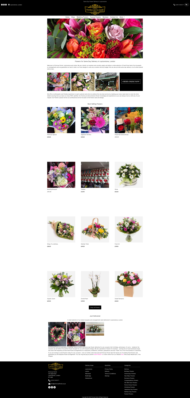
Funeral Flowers (95, 17)
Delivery (107, 371)
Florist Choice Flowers (130, 385)
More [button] (121, 17)
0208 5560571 (180, 5)
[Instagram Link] (4, 5)
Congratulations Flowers (131, 380)
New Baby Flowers (129, 376)
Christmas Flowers (129, 387)
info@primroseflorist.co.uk (58, 383)
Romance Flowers (129, 378)
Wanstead (88, 373)
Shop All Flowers (95, 307)
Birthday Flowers (129, 371)
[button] (95, 365)
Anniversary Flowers (130, 373)
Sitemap (107, 376)
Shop (73, 17)
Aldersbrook (88, 378)
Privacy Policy (109, 369)
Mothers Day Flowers (130, 391)
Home (67, 17)
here (122, 354)
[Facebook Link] (2, 5)
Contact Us (114, 17)
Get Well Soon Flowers (130, 382)
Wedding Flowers (82, 17)
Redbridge (88, 376)
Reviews (105, 17)
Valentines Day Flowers (130, 389)
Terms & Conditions (110, 373)
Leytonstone (88, 369)
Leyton (87, 371)
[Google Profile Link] (6, 5)
